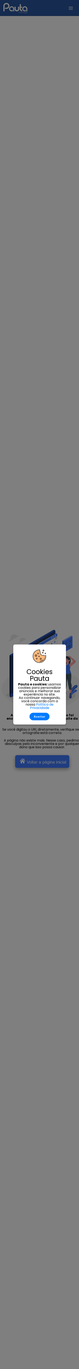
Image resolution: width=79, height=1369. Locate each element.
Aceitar (39, 716)
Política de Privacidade (42, 706)
